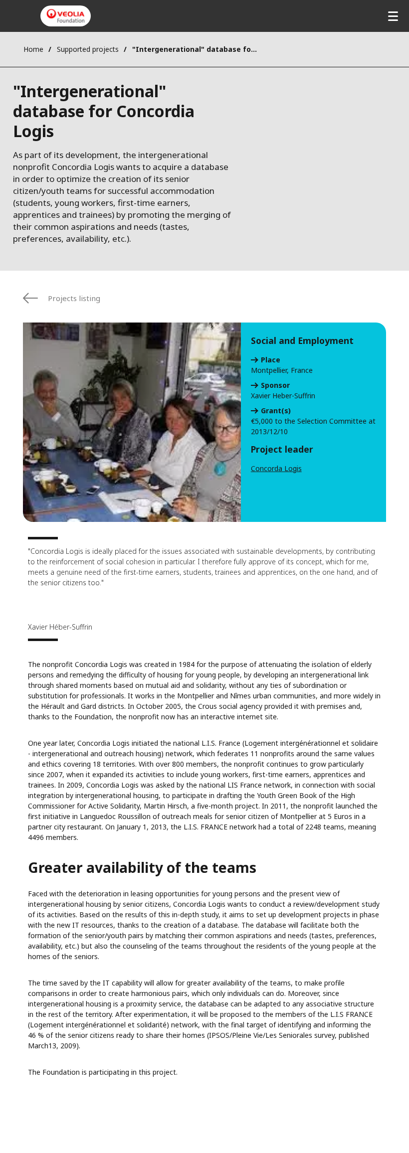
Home (33, 49)
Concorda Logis (276, 468)
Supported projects (88, 49)
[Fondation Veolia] (65, 15)
